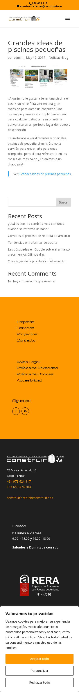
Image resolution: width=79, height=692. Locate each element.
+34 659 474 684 (19, 487)
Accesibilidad (29, 380)
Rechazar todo (39, 682)
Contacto (26, 340)
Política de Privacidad (37, 368)
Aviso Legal (28, 362)
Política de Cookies (35, 374)
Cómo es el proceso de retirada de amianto (39, 236)
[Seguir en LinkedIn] (25, 411)
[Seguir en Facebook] (16, 411)
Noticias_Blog (58, 57)
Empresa (25, 322)
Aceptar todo (39, 659)
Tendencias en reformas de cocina (32, 242)
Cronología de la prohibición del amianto (36, 261)
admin (18, 57)
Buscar (64, 202)
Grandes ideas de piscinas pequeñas (45, 174)
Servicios (25, 328)
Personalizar (39, 670)
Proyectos (27, 334)
